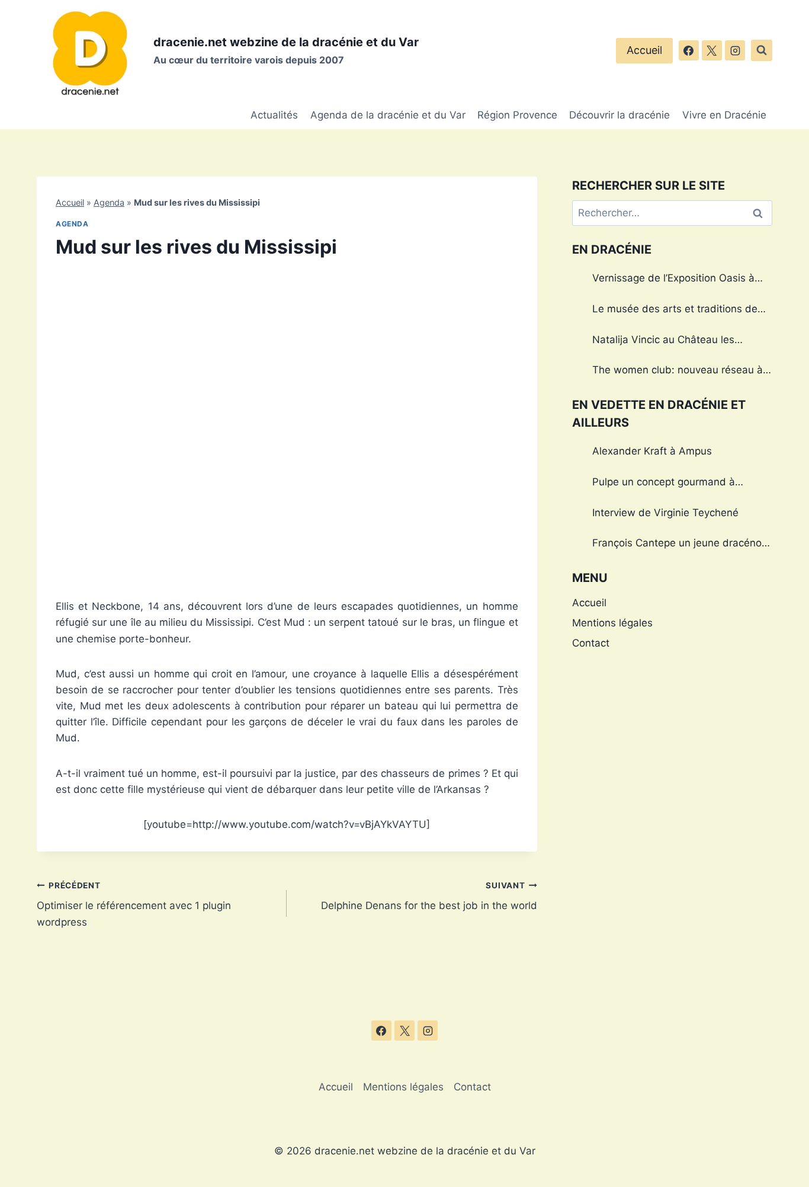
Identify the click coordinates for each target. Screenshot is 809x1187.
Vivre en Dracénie (724, 115)
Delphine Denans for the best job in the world (429, 896)
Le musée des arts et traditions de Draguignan (674, 310)
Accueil (644, 50)
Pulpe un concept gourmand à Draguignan (663, 483)
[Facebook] (689, 50)
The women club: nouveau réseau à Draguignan (677, 371)
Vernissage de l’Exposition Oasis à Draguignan (673, 279)
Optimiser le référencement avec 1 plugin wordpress (134, 904)
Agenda (109, 202)
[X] (712, 50)
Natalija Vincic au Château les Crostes (663, 341)
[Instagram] (735, 50)
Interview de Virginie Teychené (665, 513)
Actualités (274, 115)
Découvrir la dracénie (619, 115)
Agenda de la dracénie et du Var (388, 115)
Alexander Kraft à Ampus (652, 451)
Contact (590, 643)
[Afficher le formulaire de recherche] (761, 50)
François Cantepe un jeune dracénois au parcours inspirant (680, 544)
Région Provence (517, 115)
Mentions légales (612, 623)
